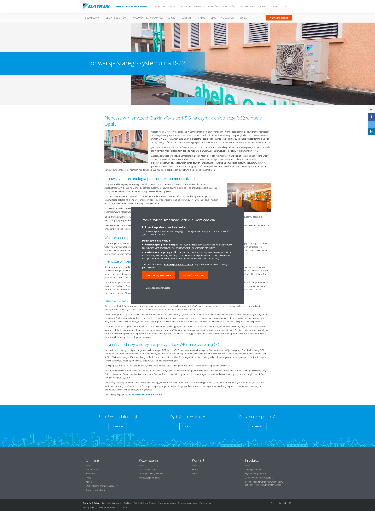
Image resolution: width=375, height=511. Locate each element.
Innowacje (91, 473)
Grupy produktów (253, 469)
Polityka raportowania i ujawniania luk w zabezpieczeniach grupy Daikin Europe (264, 483)
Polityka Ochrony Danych (145, 503)
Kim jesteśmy (92, 469)
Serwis (195, 473)
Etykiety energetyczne (255, 473)
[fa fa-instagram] (290, 503)
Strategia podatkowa (95, 490)
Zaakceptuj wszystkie (158, 275)
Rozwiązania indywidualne (151, 473)
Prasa (88, 477)
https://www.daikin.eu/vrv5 (147, 394)
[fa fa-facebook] (271, 503)
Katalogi (201, 17)
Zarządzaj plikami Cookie (158, 287)
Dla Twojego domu (148, 469)
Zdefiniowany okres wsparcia (259, 477)
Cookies (127, 503)
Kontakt (186, 17)
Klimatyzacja (88, 507)
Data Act (124, 507)
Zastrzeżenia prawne (111, 503)
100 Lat (244, 17)
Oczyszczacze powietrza (108, 507)
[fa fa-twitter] (275, 503)
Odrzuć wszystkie (193, 275)
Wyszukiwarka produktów (148, 17)
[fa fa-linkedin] (280, 503)
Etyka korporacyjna (167, 503)
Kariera (89, 481)
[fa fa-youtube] (285, 503)
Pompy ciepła (205, 503)
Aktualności (228, 17)
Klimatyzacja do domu (149, 477)
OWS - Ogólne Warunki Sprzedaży (102, 485)
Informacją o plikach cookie (178, 264)
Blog (213, 17)
